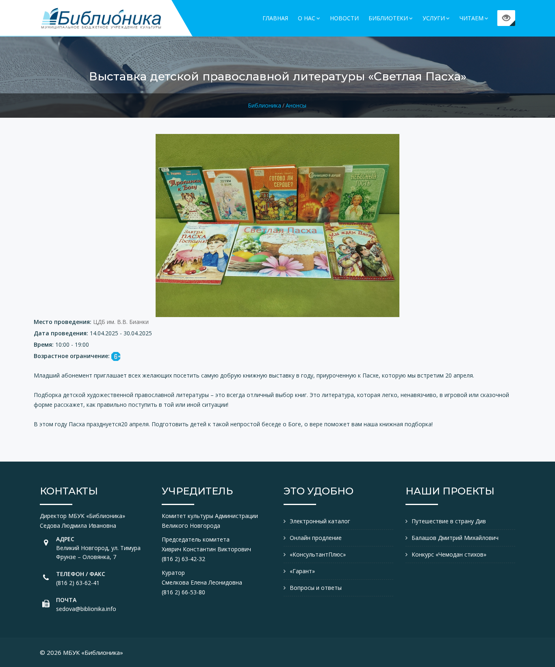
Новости (344, 18)
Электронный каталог (320, 521)
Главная (275, 18)
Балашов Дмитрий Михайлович (455, 538)
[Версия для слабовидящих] (506, 18)
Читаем (471, 18)
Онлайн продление (316, 538)
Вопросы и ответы (316, 587)
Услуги (434, 18)
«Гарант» (302, 571)
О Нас (306, 18)
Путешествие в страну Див (449, 521)
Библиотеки (388, 18)
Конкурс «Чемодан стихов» (449, 554)
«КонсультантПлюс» (318, 554)
